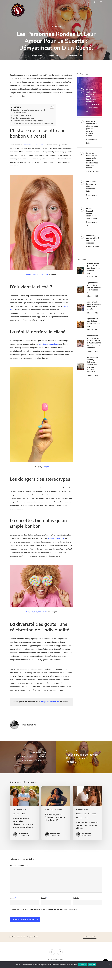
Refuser (92, 964)
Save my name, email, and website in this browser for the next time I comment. (44, 909)
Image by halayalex (50, 702)
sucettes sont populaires (49, 344)
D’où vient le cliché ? (20, 113)
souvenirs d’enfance (55, 538)
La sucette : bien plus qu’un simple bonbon (28, 121)
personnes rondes (65, 495)
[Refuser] (109, 965)
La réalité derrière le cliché (22, 115)
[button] (101, 2)
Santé (47, 810)
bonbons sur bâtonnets (33, 145)
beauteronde (36, 55)
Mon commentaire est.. (19, 865)
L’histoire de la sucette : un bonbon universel (29, 110)
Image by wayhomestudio (37, 274)
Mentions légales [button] (89, 937)
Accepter (83, 964)
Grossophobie (81, 814)
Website (76, 898)
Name (13, 898)
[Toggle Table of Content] (50, 107)
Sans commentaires (74, 55)
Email (44, 898)
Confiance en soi (82, 810)
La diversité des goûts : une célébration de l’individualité (33, 123)
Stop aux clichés (56, 27)
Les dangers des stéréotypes (23, 118)
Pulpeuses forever (19, 810)
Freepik (46, 467)
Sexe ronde (92, 814)
